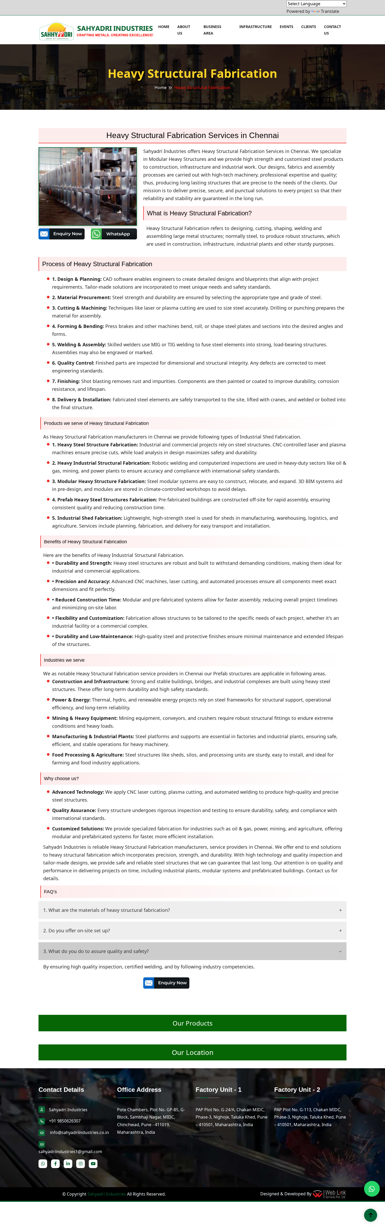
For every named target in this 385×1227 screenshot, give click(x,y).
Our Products (193, 1023)
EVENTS (286, 26)
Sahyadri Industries (106, 1194)
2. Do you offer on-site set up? (76, 930)
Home (161, 87)
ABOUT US (183, 30)
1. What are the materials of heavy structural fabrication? (106, 910)
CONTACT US (332, 30)
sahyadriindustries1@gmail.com (70, 1151)
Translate (330, 11)
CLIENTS (308, 26)
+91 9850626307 (65, 1121)
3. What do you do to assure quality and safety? (96, 951)
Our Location (192, 1052)
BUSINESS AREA (212, 30)
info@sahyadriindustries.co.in (79, 1132)
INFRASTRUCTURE (255, 26)
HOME (163, 26)
